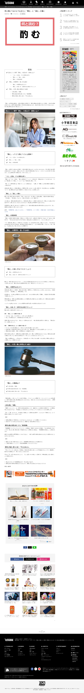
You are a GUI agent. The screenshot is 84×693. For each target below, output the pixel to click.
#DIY (70, 106)
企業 (19, 650)
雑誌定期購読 (51, 669)
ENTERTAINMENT (62, 646)
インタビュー (20, 653)
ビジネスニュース (21, 654)
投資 (30, 650)
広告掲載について (72, 669)
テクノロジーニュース (9, 656)
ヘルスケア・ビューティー (46, 656)
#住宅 (74, 106)
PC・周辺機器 (7, 654)
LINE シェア (34, 547)
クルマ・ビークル (44, 648)
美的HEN (74, 661)
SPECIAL (74, 655)
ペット (42, 658)
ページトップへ (42, 631)
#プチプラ (62, 101)
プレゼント (73, 650)
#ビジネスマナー (63, 103)
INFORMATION (75, 646)
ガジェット (7, 653)
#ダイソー (68, 101)
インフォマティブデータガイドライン (62, 668)
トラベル (43, 651)
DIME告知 (73, 648)
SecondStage (75, 656)
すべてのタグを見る (74, 108)
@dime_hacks (44, 559)
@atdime (17, 559)
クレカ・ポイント (33, 653)
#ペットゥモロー (63, 106)
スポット (58, 648)
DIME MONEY (32, 648)
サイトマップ (52, 668)
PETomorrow (75, 659)
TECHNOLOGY (9, 646)
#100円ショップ (69, 98)
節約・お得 (32, 651)
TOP (6, 6)
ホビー (57, 651)
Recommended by (43, 541)
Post (30, 547)
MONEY (33, 646)
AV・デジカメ (7, 648)
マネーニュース (33, 654)
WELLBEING (74, 658)
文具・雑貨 (43, 653)
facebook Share (25, 547)
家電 (5, 651)
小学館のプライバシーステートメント (61, 669)
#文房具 (70, 103)
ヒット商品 (20, 651)
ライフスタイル (11, 6)
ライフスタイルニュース (21, 6)
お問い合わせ (72, 668)
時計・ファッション (45, 654)
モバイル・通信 (8, 650)
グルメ (42, 650)
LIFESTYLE (45, 646)
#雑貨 (75, 103)
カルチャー (58, 650)
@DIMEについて (46, 668)
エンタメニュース (59, 653)
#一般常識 (22, 13)
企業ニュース (75, 652)
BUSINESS (21, 646)
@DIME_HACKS (31, 559)
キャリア (19, 648)
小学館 (46, 669)
